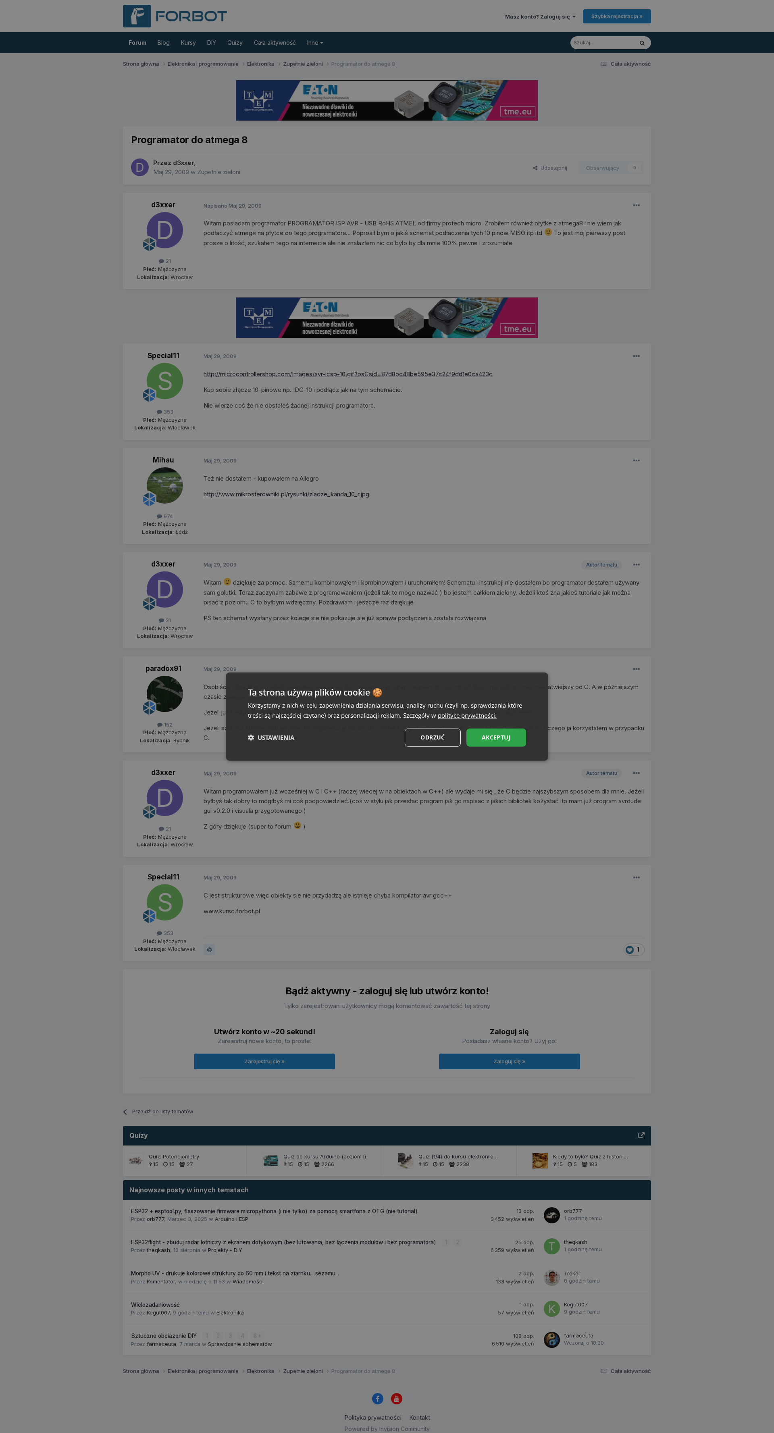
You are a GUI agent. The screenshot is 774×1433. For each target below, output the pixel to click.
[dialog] (387, 717)
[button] (271, 737)
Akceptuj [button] (496, 737)
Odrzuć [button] (432, 737)
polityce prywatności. (467, 715)
